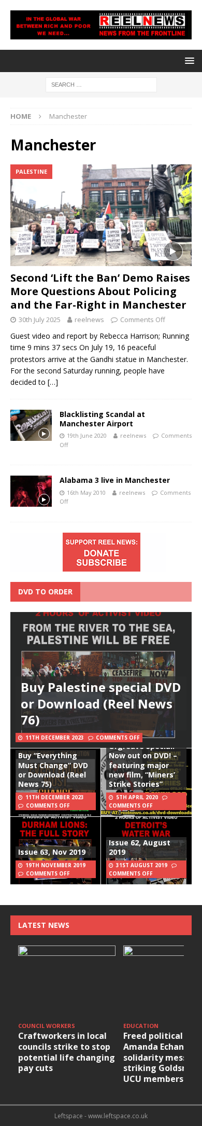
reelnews (89, 319)
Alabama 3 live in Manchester (115, 480)
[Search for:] (101, 84)
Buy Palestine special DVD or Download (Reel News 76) (101, 703)
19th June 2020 (87, 435)
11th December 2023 (54, 737)
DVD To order (45, 591)
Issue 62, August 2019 (139, 847)
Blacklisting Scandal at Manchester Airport (102, 418)
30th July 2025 (40, 319)
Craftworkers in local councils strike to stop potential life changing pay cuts (66, 1052)
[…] (53, 382)
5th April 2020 (137, 797)
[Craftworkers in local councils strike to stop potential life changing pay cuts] (67, 982)
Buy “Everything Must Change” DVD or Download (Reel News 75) (53, 769)
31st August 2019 (141, 865)
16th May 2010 (86, 492)
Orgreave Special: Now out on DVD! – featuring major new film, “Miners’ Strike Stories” (143, 765)
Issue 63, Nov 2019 (51, 852)
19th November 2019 (55, 865)
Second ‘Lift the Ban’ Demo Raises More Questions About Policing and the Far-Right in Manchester (100, 291)
